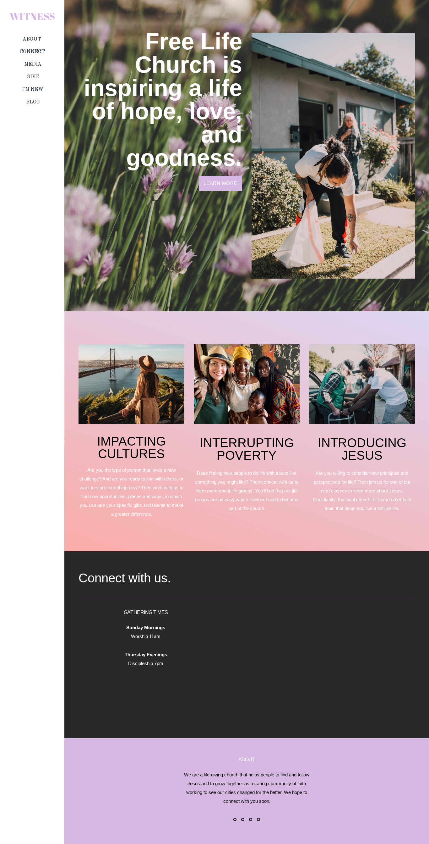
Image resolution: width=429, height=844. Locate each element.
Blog (33, 102)
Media (32, 64)
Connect (33, 51)
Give (33, 77)
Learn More (220, 183)
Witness (32, 16)
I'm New (33, 89)
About (32, 39)
